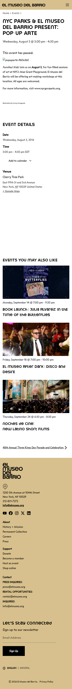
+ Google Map (11, 191)
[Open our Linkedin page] (29, 513)
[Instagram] (17, 513)
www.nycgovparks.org (47, 88)
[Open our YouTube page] (5, 513)
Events (15, 13)
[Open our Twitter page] (23, 513)
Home (6, 13)
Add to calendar (18, 160)
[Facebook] (11, 513)
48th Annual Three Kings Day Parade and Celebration (33, 447)
